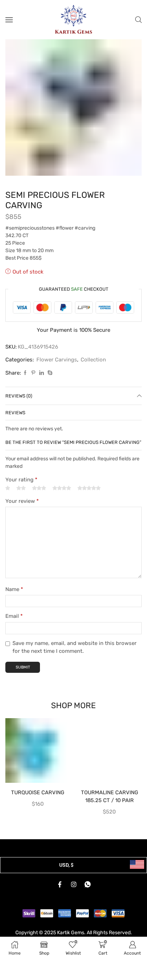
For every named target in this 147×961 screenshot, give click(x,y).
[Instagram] (73, 896)
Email (14, 627)
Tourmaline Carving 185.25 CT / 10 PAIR (109, 807)
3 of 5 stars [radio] (39, 499)
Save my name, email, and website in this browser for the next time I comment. (74, 658)
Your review (22, 512)
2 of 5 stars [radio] (21, 499)
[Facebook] (25, 384)
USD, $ (66, 876)
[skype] (49, 384)
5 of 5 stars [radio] (89, 499)
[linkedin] (41, 384)
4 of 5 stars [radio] (61, 499)
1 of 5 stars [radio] (7, 499)
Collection (93, 371)
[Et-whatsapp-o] (87, 896)
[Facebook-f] (60, 896)
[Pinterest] (33, 384)
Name (14, 600)
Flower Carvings (56, 371)
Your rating (21, 490)
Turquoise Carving (37, 803)
